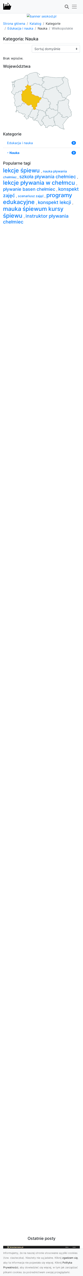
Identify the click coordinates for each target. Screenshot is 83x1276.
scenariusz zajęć (31, 196)
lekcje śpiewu (22, 170)
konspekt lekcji (55, 202)
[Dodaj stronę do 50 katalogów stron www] (41, 16)
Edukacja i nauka (20, 28)
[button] (66, 6)
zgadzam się (70, 1257)
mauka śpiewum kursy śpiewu (33, 212)
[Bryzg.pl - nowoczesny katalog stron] (7, 7)
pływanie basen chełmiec (29, 189)
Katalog (35, 24)
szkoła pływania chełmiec (48, 176)
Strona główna (14, 24)
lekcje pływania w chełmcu (39, 182)
